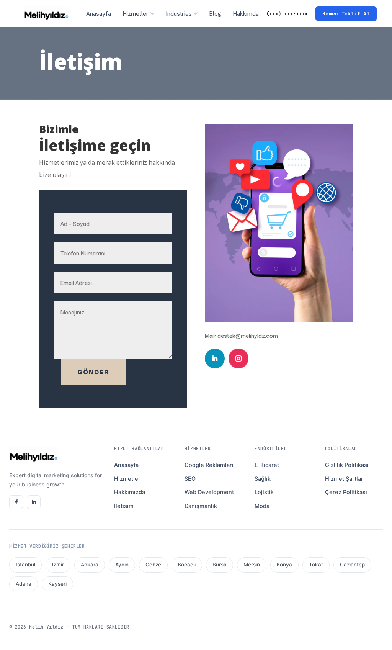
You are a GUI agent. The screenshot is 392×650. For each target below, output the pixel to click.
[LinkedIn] (34, 502)
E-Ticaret (267, 465)
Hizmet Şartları (345, 478)
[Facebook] (16, 502)
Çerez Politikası (346, 492)
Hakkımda (246, 14)
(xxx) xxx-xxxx (287, 13)
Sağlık (263, 478)
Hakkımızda (129, 492)
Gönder (93, 371)
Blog (215, 14)
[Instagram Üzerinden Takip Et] (238, 358)
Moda (262, 506)
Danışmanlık (201, 506)
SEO (190, 478)
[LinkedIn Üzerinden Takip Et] (215, 358)
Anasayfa (98, 14)
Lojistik (264, 492)
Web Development (209, 492)
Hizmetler (127, 478)
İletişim (124, 506)
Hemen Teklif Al (346, 13)
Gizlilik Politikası (347, 465)
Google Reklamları (209, 465)
